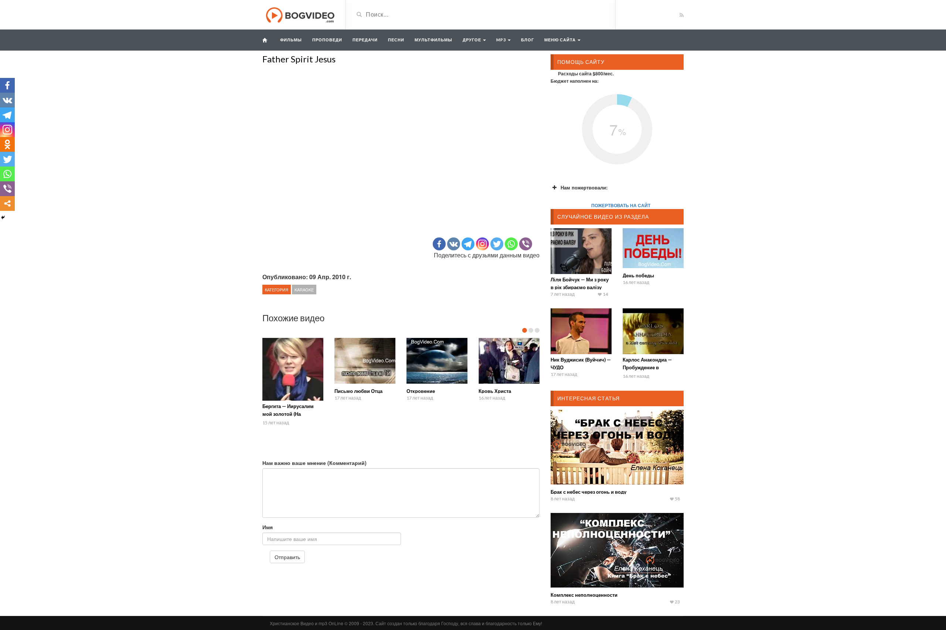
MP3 (501, 39)
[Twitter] (496, 243)
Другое (472, 39)
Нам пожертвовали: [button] (584, 187)
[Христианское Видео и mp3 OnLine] (301, 14)
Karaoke (304, 289)
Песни (396, 39)
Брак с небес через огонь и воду (588, 492)
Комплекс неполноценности (584, 595)
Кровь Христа (495, 391)
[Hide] (3, 217)
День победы (638, 275)
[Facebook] (439, 243)
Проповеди (327, 39)
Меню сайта (560, 39)
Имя (267, 527)
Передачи (365, 39)
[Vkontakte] (453, 243)
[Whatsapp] (511, 243)
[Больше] (7, 203)
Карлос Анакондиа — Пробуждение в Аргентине (647, 367)
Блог (527, 39)
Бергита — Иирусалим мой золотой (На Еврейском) (288, 414)
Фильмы (291, 39)
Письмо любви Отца (358, 391)
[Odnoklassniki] (7, 144)
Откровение (420, 391)
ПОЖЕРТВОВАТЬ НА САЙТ (620, 205)
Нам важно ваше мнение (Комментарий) (314, 462)
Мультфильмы (433, 39)
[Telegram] (468, 243)
